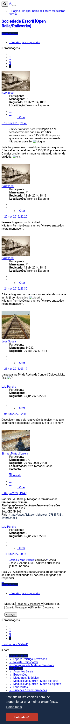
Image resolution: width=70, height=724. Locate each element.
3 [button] (10, 63)
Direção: (36, 607)
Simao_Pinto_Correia (15, 453)
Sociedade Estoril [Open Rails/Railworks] (24, 23)
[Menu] (14, 5)
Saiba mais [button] (14, 707)
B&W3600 (8, 92)
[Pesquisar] (5, 4)
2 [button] (10, 60)
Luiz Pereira (9, 386)
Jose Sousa (9, 341)
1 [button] (10, 57)
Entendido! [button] (21, 717)
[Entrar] (10, 4)
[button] (10, 53)
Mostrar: (9, 603)
